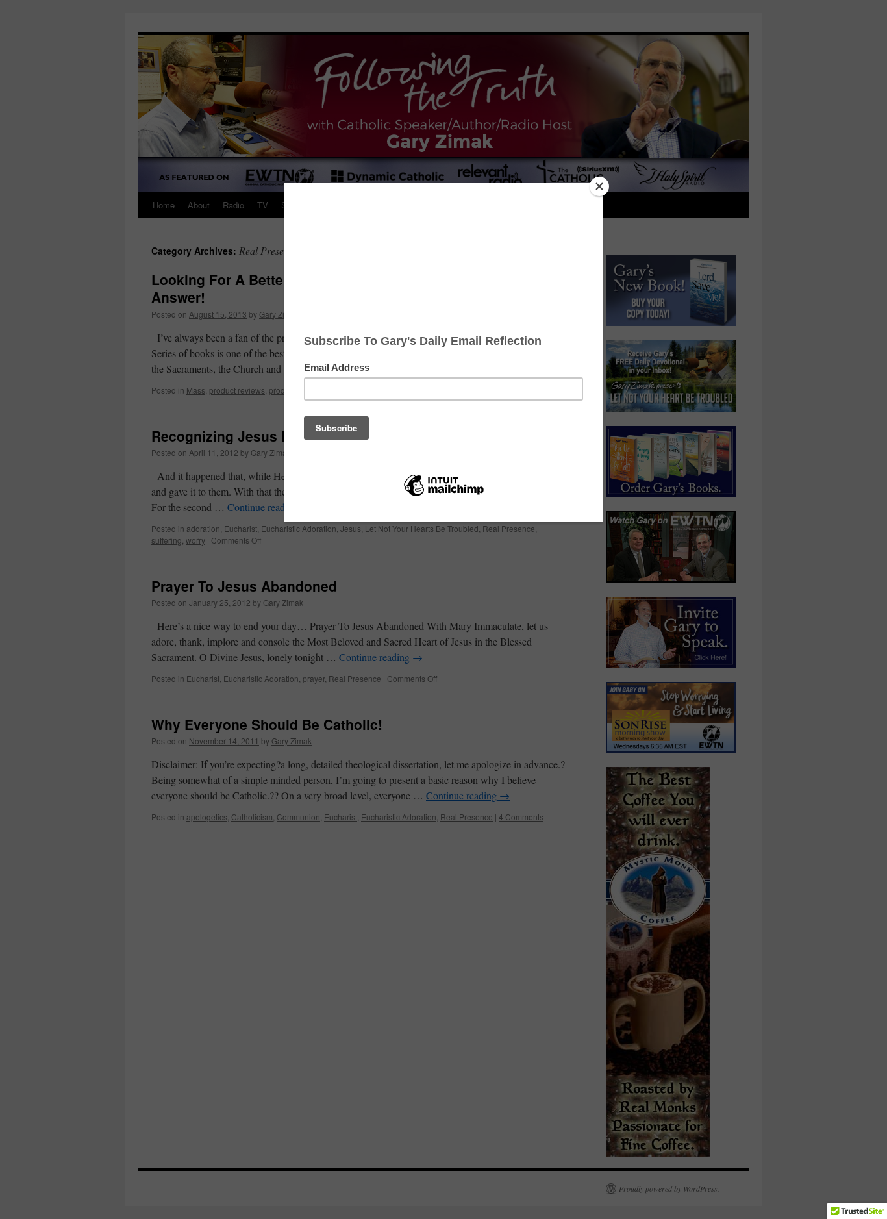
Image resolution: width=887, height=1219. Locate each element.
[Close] (599, 186)
